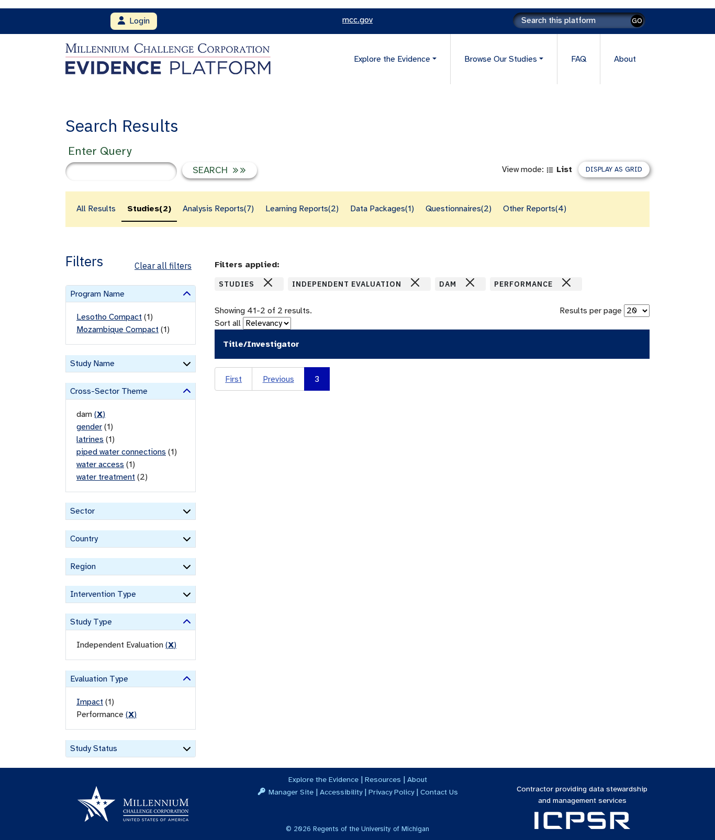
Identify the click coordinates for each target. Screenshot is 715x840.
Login (137, 21)
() (99, 414)
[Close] (268, 282)
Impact (89, 702)
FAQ (578, 59)
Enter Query (99, 151)
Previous (278, 379)
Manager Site (291, 792)
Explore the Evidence (323, 779)
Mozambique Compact (117, 329)
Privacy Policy (391, 792)
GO (637, 20)
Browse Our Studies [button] (500, 59)
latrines (90, 439)
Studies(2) (149, 208)
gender (89, 427)
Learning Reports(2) (302, 208)
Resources (383, 779)
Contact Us (439, 792)
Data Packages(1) (382, 208)
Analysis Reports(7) (218, 208)
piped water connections (121, 452)
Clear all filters (163, 265)
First (233, 379)
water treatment (105, 477)
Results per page (591, 310)
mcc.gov (357, 20)
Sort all (228, 323)
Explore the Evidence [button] (392, 59)
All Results (96, 208)
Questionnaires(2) (458, 208)
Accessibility (341, 792)
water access (100, 464)
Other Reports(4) (534, 208)
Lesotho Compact (109, 317)
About (625, 59)
